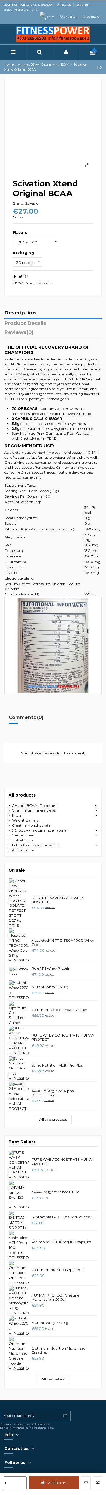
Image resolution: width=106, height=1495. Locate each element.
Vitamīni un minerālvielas (34, 810)
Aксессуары (23, 850)
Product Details (25, 323)
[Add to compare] (97, 1482)
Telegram (83, 4)
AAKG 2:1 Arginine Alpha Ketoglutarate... (53, 1093)
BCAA (18, 283)
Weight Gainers (25, 820)
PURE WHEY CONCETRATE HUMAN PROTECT (63, 1037)
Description (20, 313)
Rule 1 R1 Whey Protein (51, 968)
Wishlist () (70, 16)
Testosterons (22, 840)
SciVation (33, 203)
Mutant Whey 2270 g (50, 987)
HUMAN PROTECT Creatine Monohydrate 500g (55, 1297)
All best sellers (53, 1379)
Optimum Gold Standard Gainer (59, 1009)
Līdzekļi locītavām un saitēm (36, 845)
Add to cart (57, 1482)
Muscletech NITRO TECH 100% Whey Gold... (63, 942)
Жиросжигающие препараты (39, 830)
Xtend (31, 283)
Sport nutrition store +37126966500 (28, 4)
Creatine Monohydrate (31, 825)
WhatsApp (64, 4)
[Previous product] (98, 67)
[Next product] (101, 67)
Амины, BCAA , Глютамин (35, 805)
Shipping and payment (20, 9)
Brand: (18, 203)
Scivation (46, 283)
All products (22, 795)
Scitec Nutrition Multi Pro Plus (57, 1065)
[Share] (15, 276)
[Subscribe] (65, 1416)
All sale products (53, 1119)
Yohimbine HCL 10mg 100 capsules (61, 1242)
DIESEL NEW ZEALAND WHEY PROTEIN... (58, 899)
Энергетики (23, 835)
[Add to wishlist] (86, 1482)
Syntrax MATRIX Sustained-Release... (62, 1217)
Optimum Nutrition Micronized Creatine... (58, 1350)
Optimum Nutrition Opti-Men (58, 1269)
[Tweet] (20, 276)
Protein (18, 815)
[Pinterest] (26, 276)
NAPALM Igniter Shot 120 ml (56, 1192)
